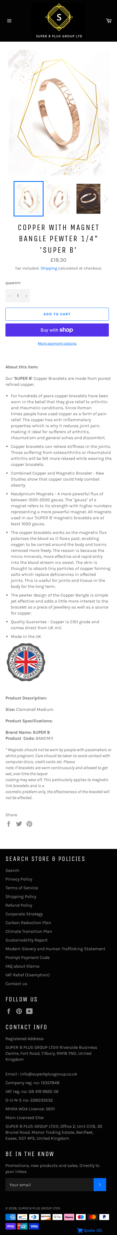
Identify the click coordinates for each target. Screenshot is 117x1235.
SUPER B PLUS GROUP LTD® (39, 1208)
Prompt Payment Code (27, 957)
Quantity (13, 283)
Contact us (16, 983)
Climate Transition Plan (28, 931)
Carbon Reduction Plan (28, 922)
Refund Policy (18, 905)
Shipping (49, 268)
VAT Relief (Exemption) (27, 974)
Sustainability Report (26, 940)
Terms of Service (21, 887)
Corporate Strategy (24, 913)
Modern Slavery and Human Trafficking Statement (55, 948)
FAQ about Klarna (22, 966)
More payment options (57, 343)
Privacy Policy (18, 879)
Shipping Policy (20, 896)
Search (12, 870)
